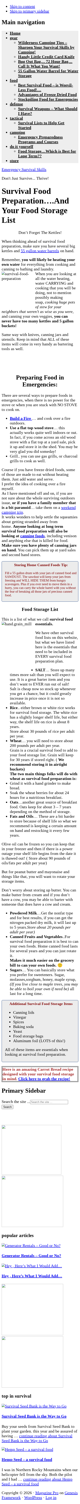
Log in (51, 1497)
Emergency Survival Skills (24, 169)
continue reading (37, 1438)
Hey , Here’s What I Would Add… (32, 1276)
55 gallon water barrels (40, 250)
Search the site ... (16, 1101)
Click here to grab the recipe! (44, 1078)
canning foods (32, 536)
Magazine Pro (46, 1492)
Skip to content (22, 6)
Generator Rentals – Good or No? (31, 1255)
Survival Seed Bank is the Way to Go (34, 1416)
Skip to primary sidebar (29, 11)
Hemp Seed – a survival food (27, 1459)
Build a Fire (21, 418)
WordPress (33, 1497)
